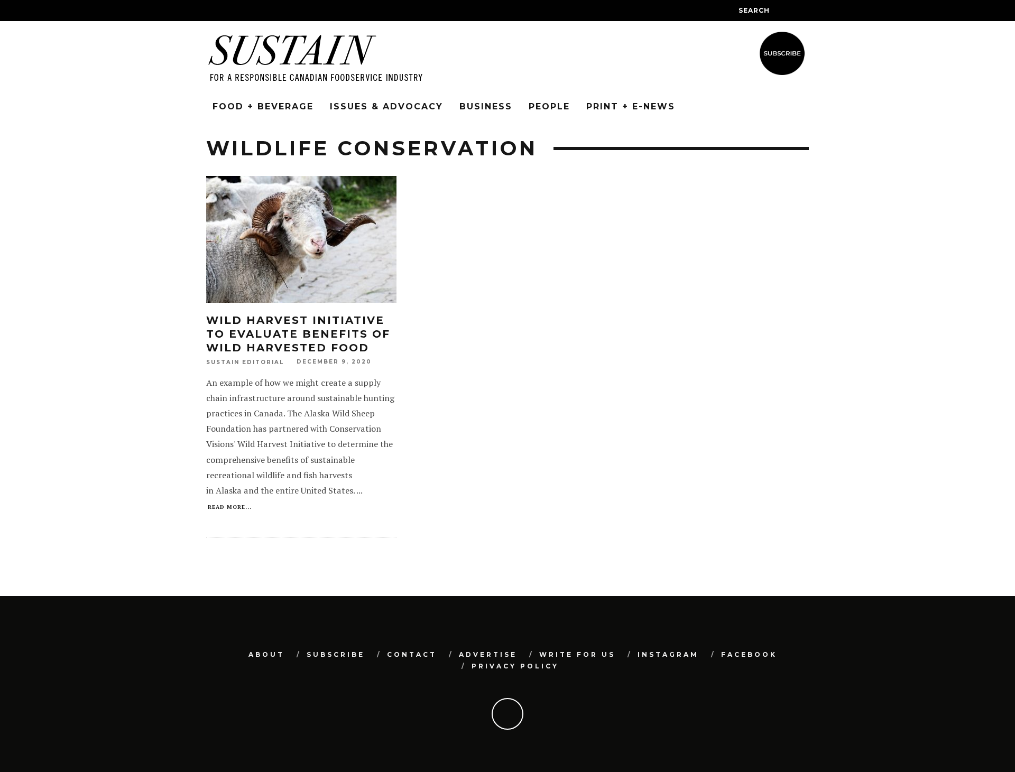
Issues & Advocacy (386, 106)
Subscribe (336, 654)
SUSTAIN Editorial (245, 362)
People (549, 106)
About (266, 654)
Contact (412, 654)
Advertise (488, 654)
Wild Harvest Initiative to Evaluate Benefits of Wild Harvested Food (298, 334)
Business (485, 106)
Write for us (577, 654)
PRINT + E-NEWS (630, 106)
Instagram (668, 654)
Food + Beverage (263, 106)
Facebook (749, 654)
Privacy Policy (515, 666)
